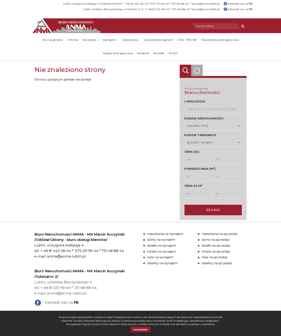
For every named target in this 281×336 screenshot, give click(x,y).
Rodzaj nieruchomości (203, 118)
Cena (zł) (191, 151)
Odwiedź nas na (239, 3)
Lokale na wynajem (161, 251)
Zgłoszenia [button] (130, 39)
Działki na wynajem (161, 245)
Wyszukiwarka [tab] (185, 70)
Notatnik (143, 53)
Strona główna (52, 39)
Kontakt (159, 53)
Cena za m (193, 186)
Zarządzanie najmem (158, 39)
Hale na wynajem (160, 257)
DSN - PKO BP (187, 39)
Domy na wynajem (161, 239)
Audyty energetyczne (118, 53)
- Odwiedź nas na (60, 302)
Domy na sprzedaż (216, 239)
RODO (173, 53)
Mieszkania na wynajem (165, 234)
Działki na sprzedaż (216, 245)
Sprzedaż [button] (90, 39)
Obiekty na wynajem (162, 263)
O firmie (72, 39)
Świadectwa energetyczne (220, 39)
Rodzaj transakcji (200, 135)
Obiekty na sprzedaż (217, 263)
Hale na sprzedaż (214, 257)
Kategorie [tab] (197, 70)
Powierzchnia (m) (200, 168)
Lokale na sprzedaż (216, 251)
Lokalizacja (194, 101)
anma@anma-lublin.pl (205, 3)
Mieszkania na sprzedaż (219, 234)
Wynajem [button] (109, 39)
